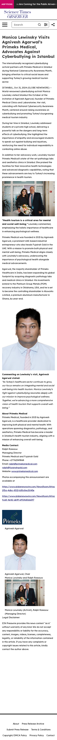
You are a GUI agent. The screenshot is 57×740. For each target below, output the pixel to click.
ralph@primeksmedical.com (23, 464)
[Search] (39, 25)
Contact (50, 735)
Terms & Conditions (41, 729)
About (16, 723)
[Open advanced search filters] (46, 25)
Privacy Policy (36, 735)
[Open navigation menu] (4, 24)
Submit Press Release (17, 729)
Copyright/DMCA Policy (15, 735)
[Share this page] (53, 24)
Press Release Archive (33, 723)
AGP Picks (7, 4)
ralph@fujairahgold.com (14, 467)
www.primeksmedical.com (24, 471)
